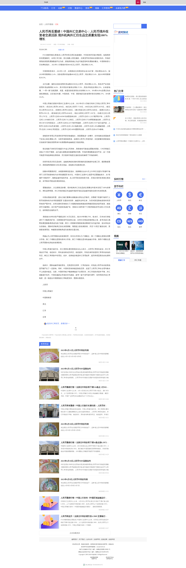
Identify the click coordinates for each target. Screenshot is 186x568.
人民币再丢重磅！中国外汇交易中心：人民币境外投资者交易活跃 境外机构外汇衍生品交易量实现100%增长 (130, 141)
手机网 (46, 2)
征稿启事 (104, 539)
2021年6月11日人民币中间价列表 (75, 350)
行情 (70, 8)
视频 (97, 8)
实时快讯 (121, 32)
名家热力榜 (120, 8)
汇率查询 (106, 8)
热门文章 (118, 91)
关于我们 (82, 539)
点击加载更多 (75, 533)
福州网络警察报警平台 (94, 558)
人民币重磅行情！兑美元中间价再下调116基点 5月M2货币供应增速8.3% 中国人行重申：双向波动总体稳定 (106, 387)
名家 (60, 8)
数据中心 (78, 8)
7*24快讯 (44, 8)
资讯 (87, 8)
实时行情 (118, 179)
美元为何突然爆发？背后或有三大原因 (128, 135)
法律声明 (97, 539)
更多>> (144, 179)
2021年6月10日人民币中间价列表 (75, 424)
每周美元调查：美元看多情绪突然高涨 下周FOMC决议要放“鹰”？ (136, 99)
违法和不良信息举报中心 (110, 558)
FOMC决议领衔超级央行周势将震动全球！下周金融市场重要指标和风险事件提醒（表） (130, 129)
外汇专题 (137, 260)
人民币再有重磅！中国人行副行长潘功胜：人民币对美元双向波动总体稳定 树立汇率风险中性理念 (103, 406)
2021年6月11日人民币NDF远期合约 (76, 369)
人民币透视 (48, 24)
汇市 (53, 8)
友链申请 (112, 539)
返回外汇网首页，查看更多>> (58, 323)
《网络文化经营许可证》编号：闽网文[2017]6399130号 (93, 552)
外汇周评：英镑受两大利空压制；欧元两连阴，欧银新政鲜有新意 (136, 120)
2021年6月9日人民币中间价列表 (74, 479)
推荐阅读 (45, 344)
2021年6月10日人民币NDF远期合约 (76, 461)
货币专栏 (118, 186)
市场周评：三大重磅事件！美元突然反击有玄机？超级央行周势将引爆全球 (136, 110)
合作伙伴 (89, 539)
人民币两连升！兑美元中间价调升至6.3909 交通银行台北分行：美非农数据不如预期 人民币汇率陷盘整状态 (106, 516)
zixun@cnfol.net (101, 547)
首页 (41, 24)
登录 (138, 2)
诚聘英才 (74, 539)
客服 (144, 2)
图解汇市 (121, 260)
